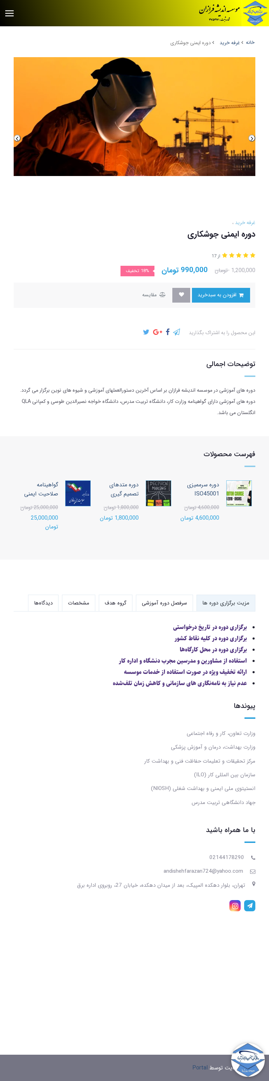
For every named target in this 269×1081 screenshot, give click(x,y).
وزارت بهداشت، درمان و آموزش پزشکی (213, 747)
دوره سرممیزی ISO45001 (203, 489)
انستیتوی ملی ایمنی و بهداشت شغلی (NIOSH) (203, 788)
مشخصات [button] (78, 603)
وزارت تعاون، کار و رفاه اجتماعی (221, 733)
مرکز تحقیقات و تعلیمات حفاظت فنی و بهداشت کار (199, 761)
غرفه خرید (244, 223)
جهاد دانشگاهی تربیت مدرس (223, 802)
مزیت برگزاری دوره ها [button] (225, 603)
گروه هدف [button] (115, 603)
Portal (200, 1067)
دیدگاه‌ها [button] (43, 603)
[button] (251, 255)
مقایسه (150, 295)
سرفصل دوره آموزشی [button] (164, 603)
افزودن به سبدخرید (218, 295)
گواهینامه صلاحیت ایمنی (41, 489)
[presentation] (251, 138)
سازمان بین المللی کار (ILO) (224, 775)
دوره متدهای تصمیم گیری (124, 489)
